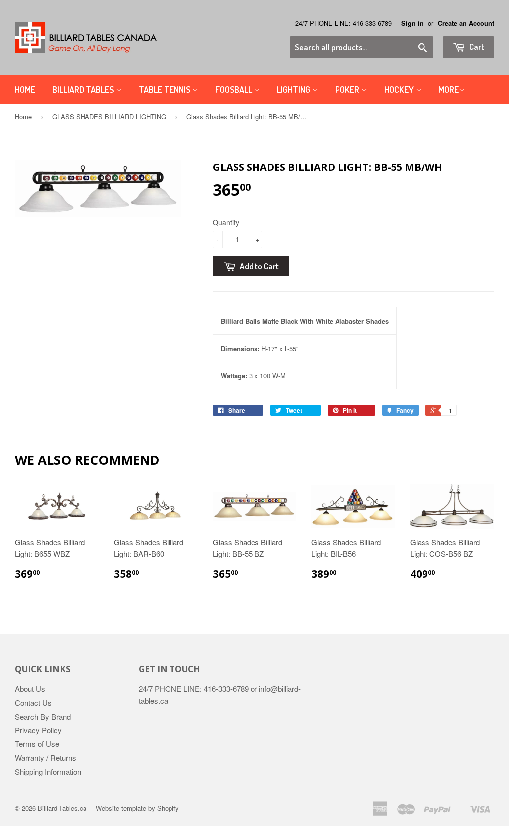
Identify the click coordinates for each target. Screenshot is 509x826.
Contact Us (33, 702)
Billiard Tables (84, 89)
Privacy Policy (38, 730)
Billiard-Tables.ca (62, 808)
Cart (476, 46)
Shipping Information (48, 771)
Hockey (400, 89)
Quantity (226, 222)
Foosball (234, 89)
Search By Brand (43, 716)
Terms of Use (37, 743)
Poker (348, 89)
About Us (30, 688)
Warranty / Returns (45, 757)
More (448, 89)
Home (25, 89)
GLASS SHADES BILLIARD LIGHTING (109, 116)
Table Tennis (165, 89)
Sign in (412, 23)
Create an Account (466, 23)
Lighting (294, 89)
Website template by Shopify (137, 808)
